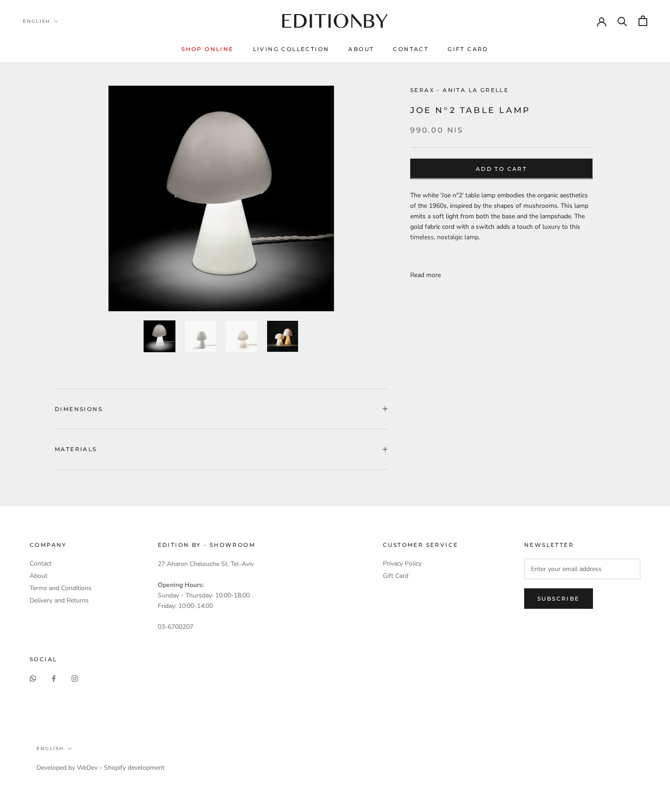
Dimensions (79, 409)
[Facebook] (54, 678)
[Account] (601, 21)
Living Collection (291, 49)
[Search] (622, 21)
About (361, 49)
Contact (410, 49)
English (36, 21)
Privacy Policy (402, 563)
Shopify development (134, 767)
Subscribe (558, 598)
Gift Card (468, 49)
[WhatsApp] (33, 678)
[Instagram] (75, 678)
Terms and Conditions (61, 588)
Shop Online (207, 49)
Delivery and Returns (59, 600)
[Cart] (643, 20)
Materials (76, 449)
